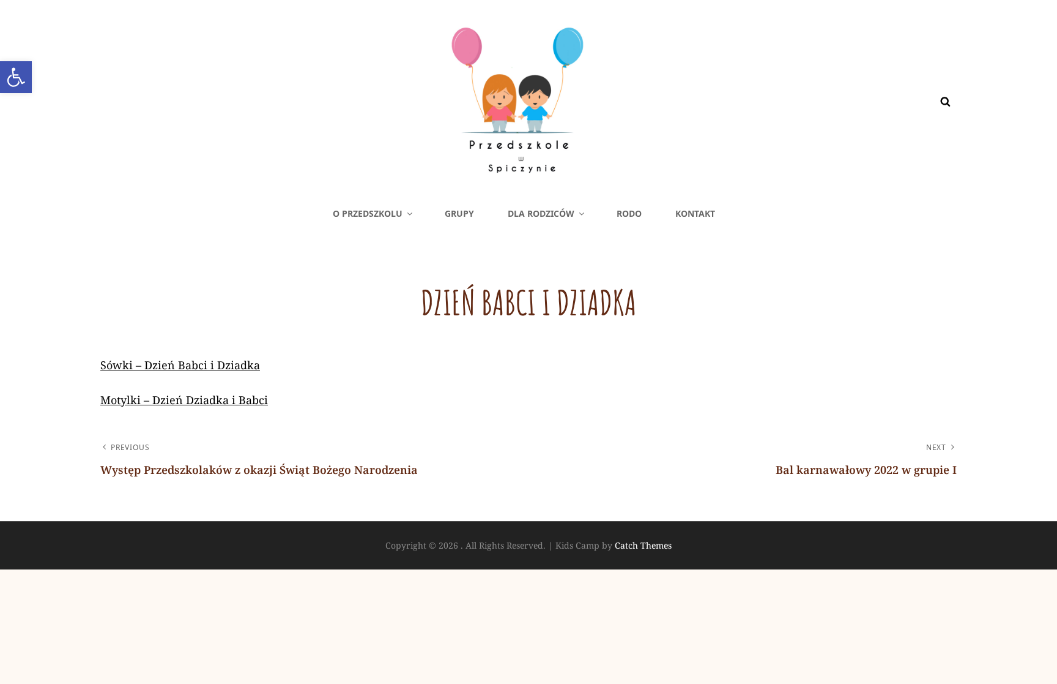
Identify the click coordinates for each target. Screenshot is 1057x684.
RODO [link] (629, 213)
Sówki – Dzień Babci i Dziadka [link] (180, 365)
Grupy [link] (459, 213)
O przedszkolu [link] (367, 213)
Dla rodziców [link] (541, 213)
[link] (16, 77)
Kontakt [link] (695, 213)
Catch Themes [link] (643, 545)
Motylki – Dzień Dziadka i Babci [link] (184, 400)
